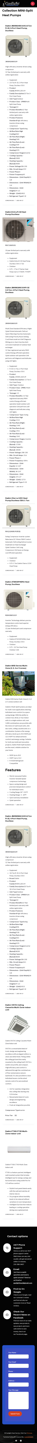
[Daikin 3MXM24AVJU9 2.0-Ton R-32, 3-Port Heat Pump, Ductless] (18, 46)
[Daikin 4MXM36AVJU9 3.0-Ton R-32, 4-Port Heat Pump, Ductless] (18, 836)
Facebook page (21, 1334)
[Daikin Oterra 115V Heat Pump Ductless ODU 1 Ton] (18, 516)
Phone (10, 1371)
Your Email (12, 1362)
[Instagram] (21, 1440)
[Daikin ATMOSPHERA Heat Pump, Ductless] (18, 599)
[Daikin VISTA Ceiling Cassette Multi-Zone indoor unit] (18, 1025)
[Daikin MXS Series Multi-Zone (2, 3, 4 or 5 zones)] (18, 683)
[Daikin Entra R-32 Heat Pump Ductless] (18, 229)
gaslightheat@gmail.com (22, 1283)
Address (11, 1381)
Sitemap (29, 1433)
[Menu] (33, 4)
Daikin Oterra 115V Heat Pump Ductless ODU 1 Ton (17, 499)
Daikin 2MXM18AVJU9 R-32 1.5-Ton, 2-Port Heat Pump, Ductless (17, 290)
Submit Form (15, 1414)
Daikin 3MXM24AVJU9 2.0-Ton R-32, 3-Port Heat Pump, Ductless (18, 28)
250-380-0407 (18, 1264)
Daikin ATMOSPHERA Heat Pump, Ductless (17, 583)
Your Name (12, 1352)
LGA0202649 (29, 1437)
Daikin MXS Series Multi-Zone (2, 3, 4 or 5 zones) (16, 666)
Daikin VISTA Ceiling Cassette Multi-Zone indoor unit (18, 1007)
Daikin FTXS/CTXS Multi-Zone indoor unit (16, 1132)
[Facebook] (16, 1440)
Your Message (13, 1390)
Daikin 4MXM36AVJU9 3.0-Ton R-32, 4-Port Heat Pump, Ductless (18, 818)
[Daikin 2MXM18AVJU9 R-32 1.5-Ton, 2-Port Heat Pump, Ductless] (18, 308)
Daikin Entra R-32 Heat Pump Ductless (15, 213)
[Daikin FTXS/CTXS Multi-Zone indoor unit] (18, 1149)
